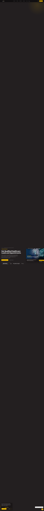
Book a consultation (41, 260)
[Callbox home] (3, 1)
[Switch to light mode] (38, 1)
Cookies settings (7, 507)
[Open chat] (42, 509)
